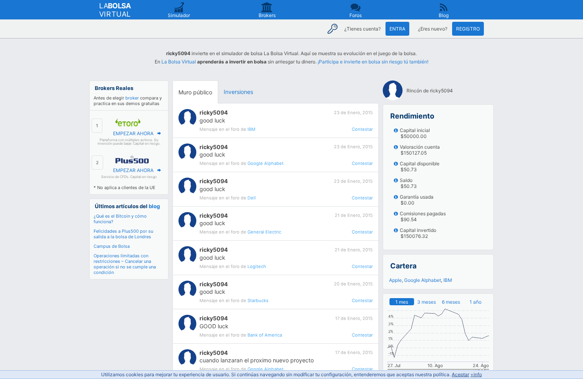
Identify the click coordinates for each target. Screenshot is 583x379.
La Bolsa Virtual (178, 62)
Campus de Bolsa (112, 246)
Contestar (362, 129)
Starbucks (257, 300)
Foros (355, 15)
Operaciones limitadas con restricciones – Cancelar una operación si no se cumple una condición (125, 264)
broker (132, 98)
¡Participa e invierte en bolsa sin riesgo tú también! (373, 62)
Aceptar (460, 374)
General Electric (264, 232)
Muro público (195, 92)
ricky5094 (213, 112)
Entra (397, 29)
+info (476, 374)
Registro (468, 29)
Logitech (256, 266)
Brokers (267, 15)
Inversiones (238, 91)
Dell (251, 198)
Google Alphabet (265, 163)
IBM (251, 129)
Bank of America (264, 335)
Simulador (179, 15)
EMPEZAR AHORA (133, 133)
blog (154, 206)
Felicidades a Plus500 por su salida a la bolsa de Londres (123, 233)
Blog (444, 15)
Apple (395, 280)
